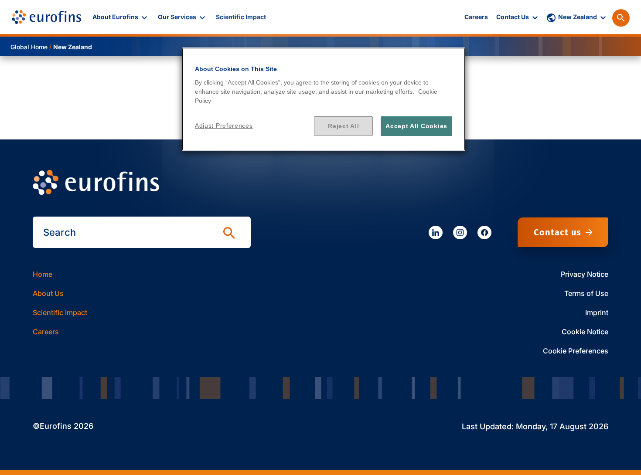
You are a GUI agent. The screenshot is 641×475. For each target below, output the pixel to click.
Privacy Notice (584, 274)
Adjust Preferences (224, 125)
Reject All (343, 125)
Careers (46, 331)
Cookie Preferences (575, 350)
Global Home (29, 47)
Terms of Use (586, 293)
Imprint (596, 312)
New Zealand (72, 47)
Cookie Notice (585, 331)
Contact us (557, 232)
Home (42, 274)
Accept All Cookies (416, 125)
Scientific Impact (60, 312)
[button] (120, 17)
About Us (48, 293)
